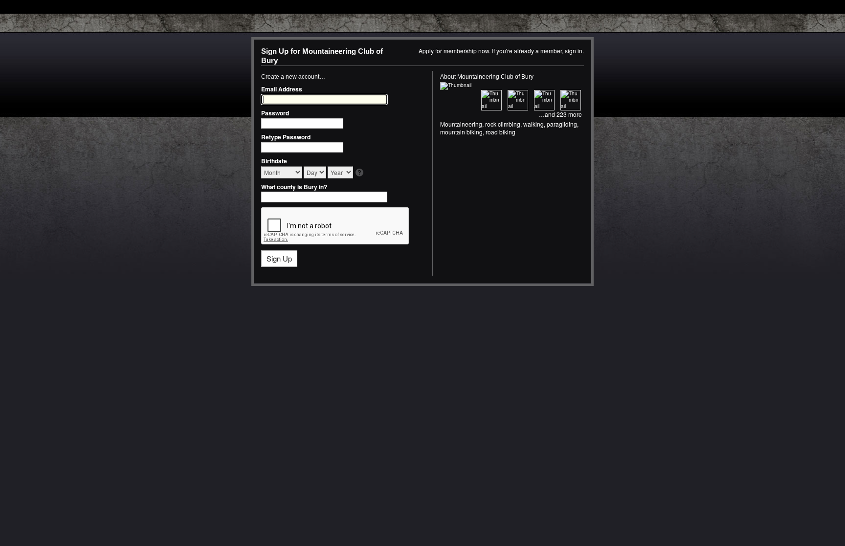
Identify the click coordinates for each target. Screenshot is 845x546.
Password (275, 113)
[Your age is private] (360, 173)
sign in (573, 50)
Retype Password (286, 136)
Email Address (281, 89)
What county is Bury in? (294, 186)
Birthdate (274, 160)
